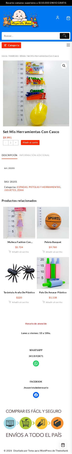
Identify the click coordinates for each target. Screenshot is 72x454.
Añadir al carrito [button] (20, 252)
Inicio (4, 56)
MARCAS (13, 56)
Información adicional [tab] (34, 155)
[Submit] (64, 36)
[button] (64, 66)
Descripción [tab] (9, 155)
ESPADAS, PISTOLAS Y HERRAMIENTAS (38, 187)
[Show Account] (57, 18)
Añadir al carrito (30, 142)
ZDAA (23, 56)
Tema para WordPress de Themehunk (48, 450)
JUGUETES (10, 190)
